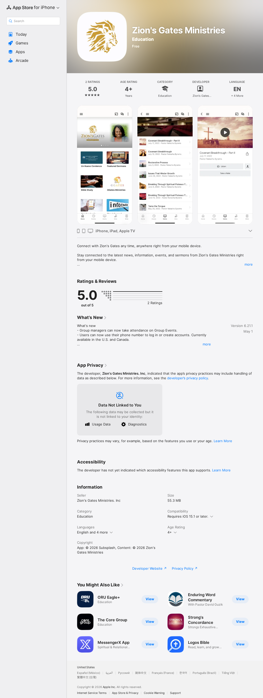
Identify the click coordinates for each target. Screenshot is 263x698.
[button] (33, 34)
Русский (124, 673)
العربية (109, 673)
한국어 (183, 673)
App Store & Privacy (125, 693)
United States (86, 667)
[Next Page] (257, 88)
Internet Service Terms (92, 693)
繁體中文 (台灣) (87, 677)
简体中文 (140, 673)
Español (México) (88, 673)
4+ (169, 532)
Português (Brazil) (204, 673)
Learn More (223, 441)
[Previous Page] (72, 88)
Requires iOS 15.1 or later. (187, 516)
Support (175, 693)
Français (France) (163, 673)
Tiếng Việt (228, 673)
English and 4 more (92, 532)
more (249, 264)
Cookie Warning (154, 693)
